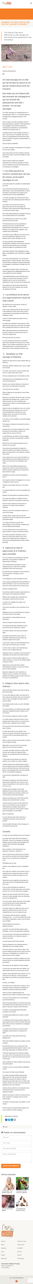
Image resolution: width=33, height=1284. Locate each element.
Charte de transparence (17, 1277)
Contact (19, 1251)
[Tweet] (9, 1120)
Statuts (19, 1255)
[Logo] (6, 3)
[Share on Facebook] (6, 1120)
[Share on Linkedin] (12, 1120)
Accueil (3, 1241)
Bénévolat (4, 1258)
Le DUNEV (20, 1248)
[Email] (14, 1120)
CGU (11, 1277)
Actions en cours (21, 1241)
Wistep (3, 1255)
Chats (6, 1126)
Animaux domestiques (9, 71)
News (2, 1244)
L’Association (20, 1244)
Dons (2, 1251)
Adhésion (3, 1248)
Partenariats (20, 1258)
